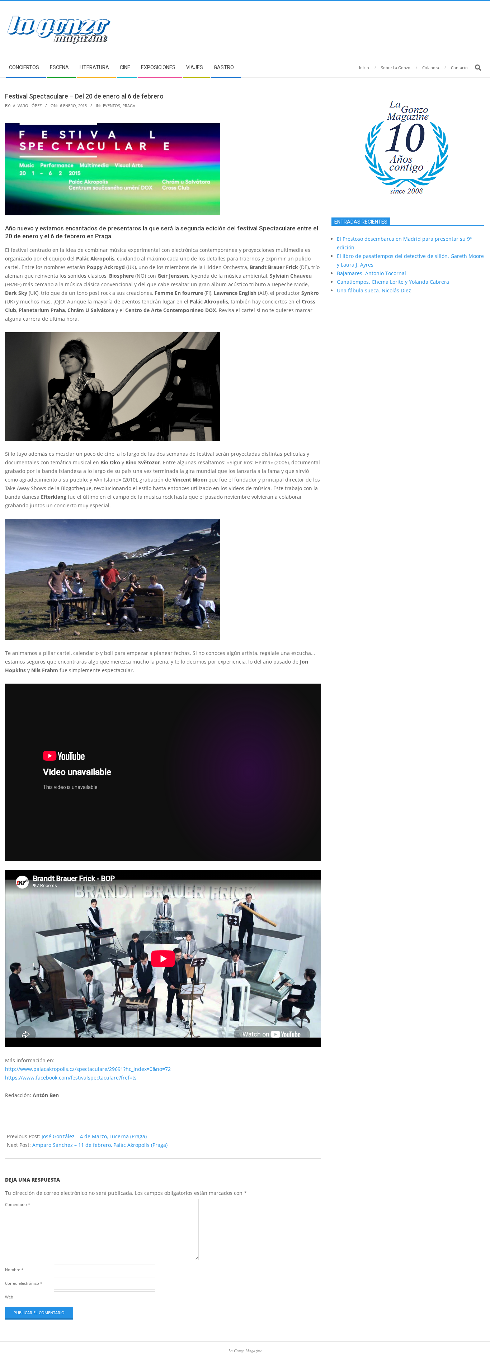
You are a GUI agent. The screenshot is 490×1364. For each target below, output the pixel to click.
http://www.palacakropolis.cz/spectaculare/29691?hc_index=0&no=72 (88, 1069)
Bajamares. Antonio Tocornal (371, 273)
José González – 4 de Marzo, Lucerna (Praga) (94, 1136)
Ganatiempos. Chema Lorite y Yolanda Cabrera (393, 281)
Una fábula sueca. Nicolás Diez (374, 290)
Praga (128, 105)
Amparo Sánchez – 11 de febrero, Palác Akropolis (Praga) (100, 1145)
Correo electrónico (23, 1283)
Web (9, 1297)
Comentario (17, 1204)
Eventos (111, 105)
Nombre (14, 1269)
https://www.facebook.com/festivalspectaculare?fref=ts (71, 1077)
